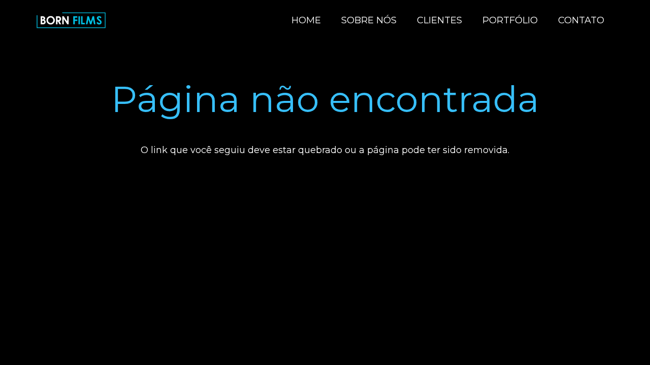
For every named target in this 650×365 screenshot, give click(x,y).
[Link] (71, 20)
